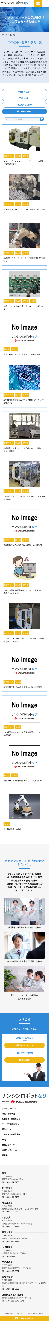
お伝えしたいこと (9, 1108)
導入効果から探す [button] (24, 111)
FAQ (4, 1139)
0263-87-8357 (13, 1271)
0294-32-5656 (13, 1289)
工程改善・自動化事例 (11, 1134)
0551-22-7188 (13, 1227)
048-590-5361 (13, 1241)
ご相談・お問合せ (26, 1318)
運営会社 (5, 1155)
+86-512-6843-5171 (15, 1301)
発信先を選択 (24, 1060)
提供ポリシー (7, 1129)
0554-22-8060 (13, 1256)
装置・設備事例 (8, 1114)
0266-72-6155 (13, 1182)
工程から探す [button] (24, 98)
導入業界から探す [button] (24, 105)
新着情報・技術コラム (11, 1119)
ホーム (4, 35)
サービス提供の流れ (10, 1124)
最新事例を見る (24, 92)
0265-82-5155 (13, 1197)
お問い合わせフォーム (24, 1045)
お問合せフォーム (9, 1150)
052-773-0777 (13, 1212)
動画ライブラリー (9, 1145)
